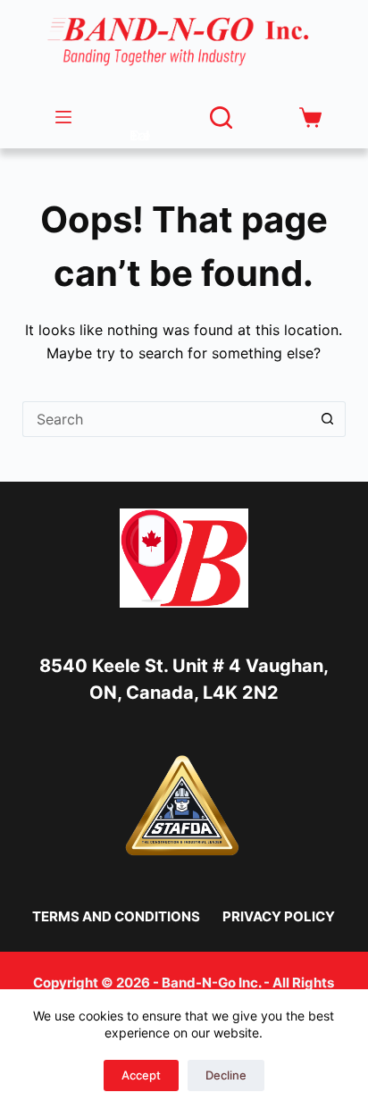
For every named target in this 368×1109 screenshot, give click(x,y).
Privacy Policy (278, 916)
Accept (141, 1075)
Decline (226, 1075)
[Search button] (328, 419)
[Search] (221, 117)
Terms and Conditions (116, 916)
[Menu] (63, 117)
